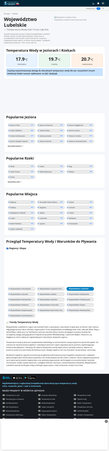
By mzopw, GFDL (81, 20)
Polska (15, 13)
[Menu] (103, 3)
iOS (46, 73)
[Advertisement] (54, 435)
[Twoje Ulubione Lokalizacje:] (98, 3)
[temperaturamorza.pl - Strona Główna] (12, 3)
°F (103, 8)
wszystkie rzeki (14, 182)
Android (53, 73)
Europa (7, 13)
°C (98, 8)
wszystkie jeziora (14, 146)
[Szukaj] (93, 3)
